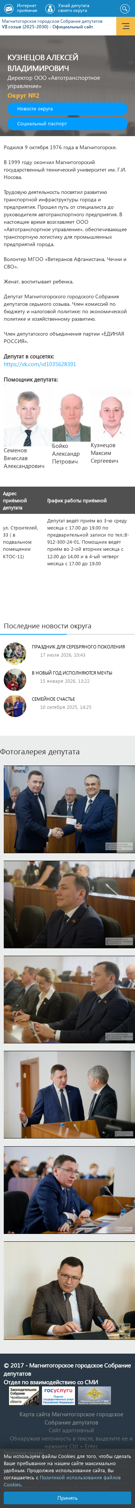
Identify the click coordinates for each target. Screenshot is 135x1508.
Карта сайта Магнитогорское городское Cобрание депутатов (71, 1418)
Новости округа (35, 108)
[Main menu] (125, 26)
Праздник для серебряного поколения (78, 647)
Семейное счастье (53, 699)
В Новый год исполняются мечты (72, 673)
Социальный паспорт (42, 123)
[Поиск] (124, 9)
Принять (67, 1497)
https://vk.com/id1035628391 (40, 364)
